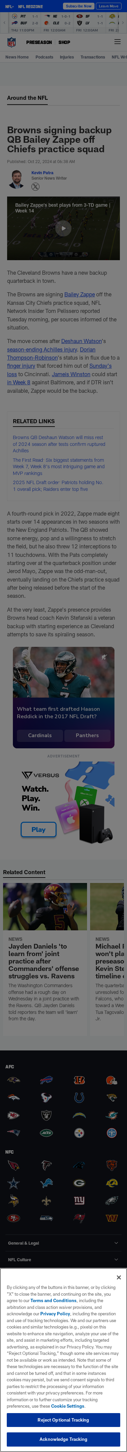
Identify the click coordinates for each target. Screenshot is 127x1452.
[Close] (118, 1277)
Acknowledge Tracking (63, 1439)
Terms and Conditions (53, 1300)
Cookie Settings (67, 1406)
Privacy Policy (55, 1313)
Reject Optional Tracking (63, 1420)
